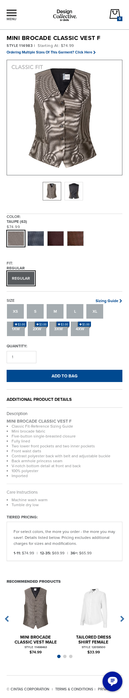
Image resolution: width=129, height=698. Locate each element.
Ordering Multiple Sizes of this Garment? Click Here (49, 52)
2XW (40, 327)
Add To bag (64, 376)
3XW (61, 327)
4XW (83, 327)
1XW (18, 327)
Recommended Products (34, 581)
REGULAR (21, 278)
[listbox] (64, 191)
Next (122, 619)
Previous (6, 619)
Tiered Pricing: (22, 516)
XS (15, 311)
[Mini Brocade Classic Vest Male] (35, 608)
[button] (65, 118)
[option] (52, 191)
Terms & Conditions (74, 689)
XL (95, 311)
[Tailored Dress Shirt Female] (93, 608)
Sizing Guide (107, 300)
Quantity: (17, 345)
